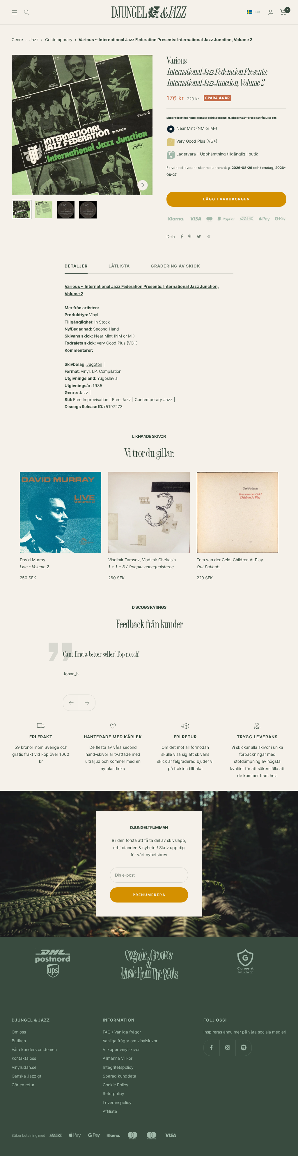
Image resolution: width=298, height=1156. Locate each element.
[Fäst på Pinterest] (189, 237)
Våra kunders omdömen (34, 1049)
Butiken (19, 1040)
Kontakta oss (24, 1058)
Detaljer (76, 265)
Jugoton (94, 364)
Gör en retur (23, 1084)
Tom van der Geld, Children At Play (230, 563)
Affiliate (110, 1111)
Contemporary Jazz (154, 399)
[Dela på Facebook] (182, 237)
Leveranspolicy (117, 1102)
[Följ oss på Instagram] (227, 1048)
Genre (17, 39)
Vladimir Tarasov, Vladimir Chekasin (142, 563)
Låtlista (119, 265)
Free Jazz (121, 399)
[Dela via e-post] (208, 237)
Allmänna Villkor (117, 1058)
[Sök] (26, 12)
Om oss (19, 1031)
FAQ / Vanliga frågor (122, 1031)
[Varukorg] (283, 12)
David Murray (34, 563)
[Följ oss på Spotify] (243, 1048)
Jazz (34, 39)
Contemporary (58, 39)
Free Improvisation (90, 399)
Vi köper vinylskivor (121, 1049)
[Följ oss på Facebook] (211, 1048)
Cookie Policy (115, 1084)
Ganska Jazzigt (26, 1075)
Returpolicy (113, 1093)
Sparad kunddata (119, 1075)
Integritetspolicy (118, 1067)
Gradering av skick (175, 265)
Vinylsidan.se (24, 1067)
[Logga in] (270, 12)
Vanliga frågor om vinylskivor (130, 1040)
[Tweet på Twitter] (198, 237)
